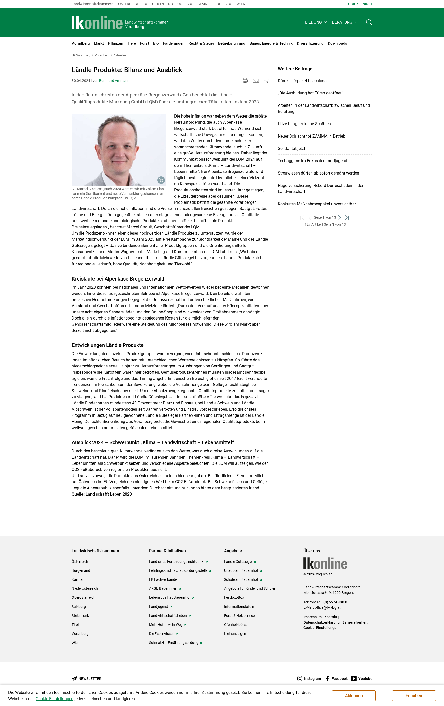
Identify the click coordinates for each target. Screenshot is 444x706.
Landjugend (159, 607)
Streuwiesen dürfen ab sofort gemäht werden (318, 173)
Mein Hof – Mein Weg (166, 625)
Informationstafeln (239, 607)
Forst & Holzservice (239, 616)
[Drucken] (245, 81)
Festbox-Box (234, 597)
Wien (241, 4)
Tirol (216, 4)
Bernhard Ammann (114, 81)
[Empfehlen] (256, 81)
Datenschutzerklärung (321, 622)
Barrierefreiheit (355, 622)
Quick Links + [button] (360, 4)
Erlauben (414, 695)
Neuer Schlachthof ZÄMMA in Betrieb (311, 136)
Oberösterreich (83, 597)
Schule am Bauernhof (241, 579)
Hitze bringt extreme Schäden (304, 123)
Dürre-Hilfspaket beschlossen (304, 80)
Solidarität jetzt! (292, 148)
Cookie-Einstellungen (321, 628)
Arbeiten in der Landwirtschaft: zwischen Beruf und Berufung (324, 108)
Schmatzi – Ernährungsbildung (173, 643)
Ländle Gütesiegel (238, 561)
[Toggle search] (369, 22)
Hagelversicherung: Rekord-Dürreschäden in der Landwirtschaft (320, 188)
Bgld (148, 4)
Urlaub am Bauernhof (241, 570)
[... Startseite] (120, 22)
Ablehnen (354, 695)
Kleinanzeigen (235, 634)
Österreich (129, 4)
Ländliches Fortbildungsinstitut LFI (177, 561)
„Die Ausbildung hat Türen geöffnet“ (310, 93)
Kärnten (78, 579)
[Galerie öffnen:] (119, 150)
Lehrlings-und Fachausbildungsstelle (178, 570)
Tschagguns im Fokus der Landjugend (312, 160)
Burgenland (81, 570)
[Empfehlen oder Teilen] (266, 81)
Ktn (160, 4)
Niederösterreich (85, 588)
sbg (190, 4)
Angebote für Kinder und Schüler (249, 588)
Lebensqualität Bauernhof (170, 597)
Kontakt (330, 617)
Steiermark (80, 616)
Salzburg (79, 607)
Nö (170, 4)
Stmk (202, 4)
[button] (316, 22)
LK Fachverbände (163, 579)
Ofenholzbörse (235, 625)
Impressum (312, 617)
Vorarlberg (80, 634)
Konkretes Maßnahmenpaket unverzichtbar (317, 203)
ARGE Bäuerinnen (163, 588)
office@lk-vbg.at (328, 607)
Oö (179, 4)
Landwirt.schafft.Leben (168, 616)
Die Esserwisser (161, 634)
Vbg (229, 4)
